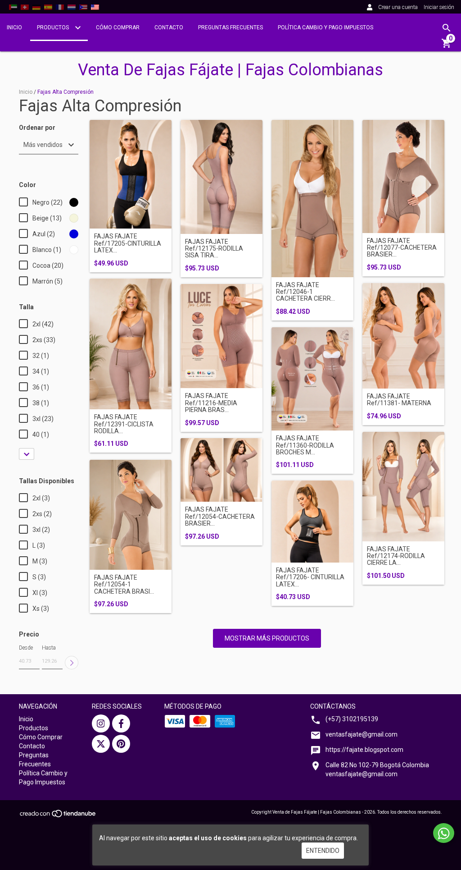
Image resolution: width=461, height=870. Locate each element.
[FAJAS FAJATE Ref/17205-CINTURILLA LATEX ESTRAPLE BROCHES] (131, 174)
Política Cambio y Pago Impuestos (325, 27)
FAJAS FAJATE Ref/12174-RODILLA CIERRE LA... (396, 556)
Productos (53, 27)
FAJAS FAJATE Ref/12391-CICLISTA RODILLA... (124, 424)
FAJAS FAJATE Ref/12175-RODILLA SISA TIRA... (214, 248)
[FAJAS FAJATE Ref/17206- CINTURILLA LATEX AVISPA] (312, 522)
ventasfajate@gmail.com (361, 734)
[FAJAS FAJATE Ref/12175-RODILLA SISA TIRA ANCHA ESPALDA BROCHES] (221, 177)
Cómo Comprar (118, 27)
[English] (13, 6)
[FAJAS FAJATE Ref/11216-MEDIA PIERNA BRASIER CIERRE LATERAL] (221, 336)
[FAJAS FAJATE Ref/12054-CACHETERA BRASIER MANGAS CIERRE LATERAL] (221, 470)
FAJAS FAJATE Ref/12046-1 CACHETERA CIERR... (305, 292)
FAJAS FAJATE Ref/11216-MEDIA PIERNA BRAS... (211, 403)
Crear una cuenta (398, 7)
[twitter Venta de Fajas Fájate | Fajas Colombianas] (101, 744)
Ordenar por (37, 127)
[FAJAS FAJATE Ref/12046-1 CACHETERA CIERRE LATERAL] (312, 198)
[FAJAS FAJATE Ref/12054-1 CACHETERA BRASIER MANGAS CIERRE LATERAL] (131, 515)
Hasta (49, 648)
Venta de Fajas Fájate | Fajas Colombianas (230, 69)
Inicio (14, 27)
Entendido (322, 850)
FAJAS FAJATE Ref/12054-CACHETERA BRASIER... (220, 516)
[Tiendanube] (58, 816)
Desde (26, 648)
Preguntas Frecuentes (230, 27)
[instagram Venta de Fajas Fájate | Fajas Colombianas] (101, 723)
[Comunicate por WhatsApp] (443, 833)
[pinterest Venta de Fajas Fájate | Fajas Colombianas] (121, 744)
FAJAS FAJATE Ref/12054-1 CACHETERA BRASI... (124, 584)
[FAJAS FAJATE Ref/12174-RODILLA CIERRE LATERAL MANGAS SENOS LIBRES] (403, 486)
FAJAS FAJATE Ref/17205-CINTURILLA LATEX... (127, 243)
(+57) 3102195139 (351, 719)
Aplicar (71, 662)
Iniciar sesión (439, 7)
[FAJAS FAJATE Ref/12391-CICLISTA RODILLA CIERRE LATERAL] (131, 344)
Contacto (168, 27)
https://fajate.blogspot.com (364, 749)
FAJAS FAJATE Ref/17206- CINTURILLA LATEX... (310, 577)
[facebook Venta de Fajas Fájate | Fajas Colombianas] (121, 723)
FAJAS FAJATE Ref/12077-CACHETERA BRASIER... (402, 248)
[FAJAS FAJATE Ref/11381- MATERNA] (403, 336)
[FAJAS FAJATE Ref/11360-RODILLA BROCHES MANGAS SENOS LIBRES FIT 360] (312, 379)
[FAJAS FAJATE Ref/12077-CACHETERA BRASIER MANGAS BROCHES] (403, 176)
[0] (446, 46)
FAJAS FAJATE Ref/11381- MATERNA (399, 400)
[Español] (48, 6)
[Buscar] (446, 28)
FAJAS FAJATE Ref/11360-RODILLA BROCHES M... (305, 445)
